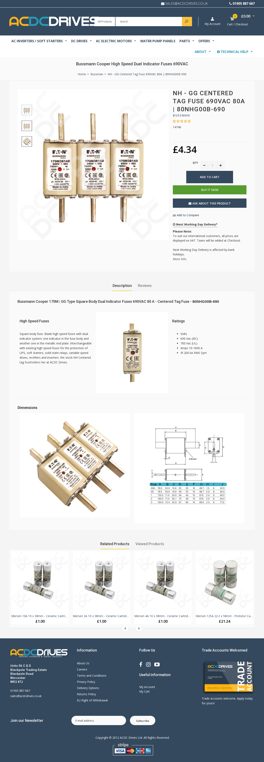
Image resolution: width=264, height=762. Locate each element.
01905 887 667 (244, 3)
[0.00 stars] (182, 121)
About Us (83, 663)
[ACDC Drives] (54, 25)
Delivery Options (88, 688)
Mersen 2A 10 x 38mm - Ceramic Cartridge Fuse (105, 616)
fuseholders (32, 362)
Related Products (114, 544)
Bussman (181, 115)
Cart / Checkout (237, 24)
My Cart (144, 691)
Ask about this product (211, 203)
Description (122, 285)
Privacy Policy (86, 682)
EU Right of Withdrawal (92, 700)
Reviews (145, 285)
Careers (82, 669)
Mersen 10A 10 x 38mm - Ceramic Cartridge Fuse (44, 616)
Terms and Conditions (91, 675)
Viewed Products (150, 544)
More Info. (180, 259)
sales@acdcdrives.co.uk (25, 696)
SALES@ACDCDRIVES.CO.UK (186, 3)
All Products (105, 21)
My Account (212, 24)
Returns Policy (86, 694)
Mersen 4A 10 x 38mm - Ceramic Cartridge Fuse (166, 616)
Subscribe (142, 721)
